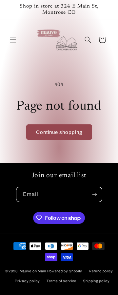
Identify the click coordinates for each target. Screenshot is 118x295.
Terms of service (61, 281)
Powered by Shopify (65, 271)
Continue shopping (59, 132)
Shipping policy (96, 281)
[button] (13, 39)
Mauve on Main (33, 271)
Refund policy (101, 271)
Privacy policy (27, 281)
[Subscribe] (95, 194)
